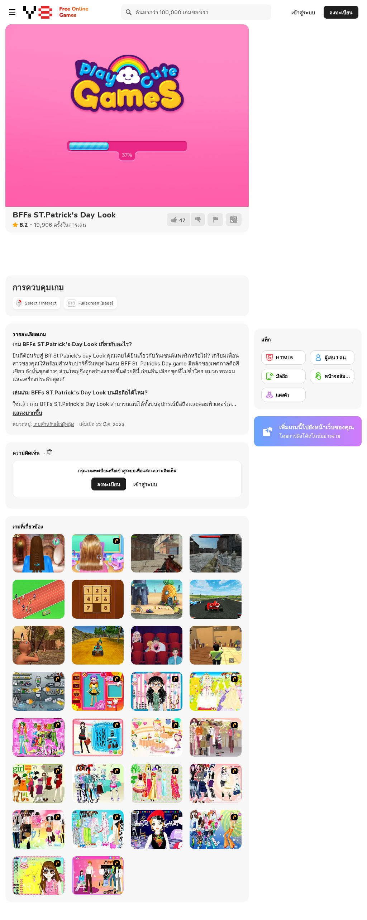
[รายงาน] (215, 219)
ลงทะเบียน (341, 12)
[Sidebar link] (12, 12)
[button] (27, 413)
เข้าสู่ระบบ (303, 12)
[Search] (129, 12)
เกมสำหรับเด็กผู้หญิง (53, 424)
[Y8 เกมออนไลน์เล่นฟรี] (37, 12)
